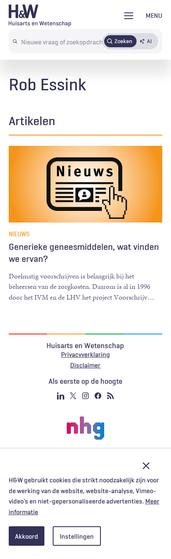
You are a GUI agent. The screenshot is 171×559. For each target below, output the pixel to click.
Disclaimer (85, 365)
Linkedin (60, 396)
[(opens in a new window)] (85, 428)
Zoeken (123, 41)
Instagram (85, 396)
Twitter (73, 396)
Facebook (98, 396)
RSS (110, 396)
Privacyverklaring (85, 354)
